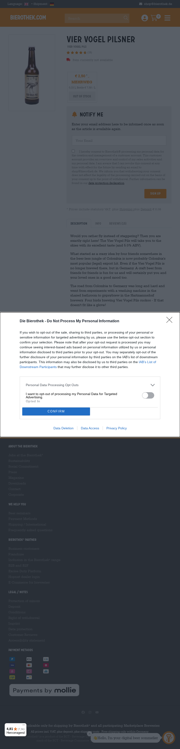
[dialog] (90, 374)
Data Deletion (63, 428)
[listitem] (90, 385)
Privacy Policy (116, 428)
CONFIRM (56, 411)
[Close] (170, 321)
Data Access (90, 428)
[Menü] (23, 726)
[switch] (148, 395)
